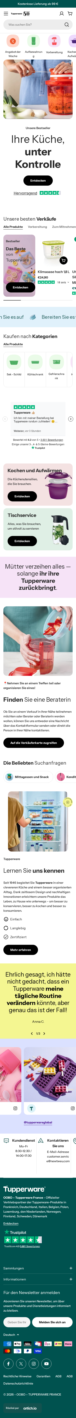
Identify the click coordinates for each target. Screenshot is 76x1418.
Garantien (43, 1376)
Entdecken (10, 1223)
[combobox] (38, 24)
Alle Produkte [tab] (13, 227)
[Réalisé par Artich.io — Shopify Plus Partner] (30, 1408)
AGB (58, 1376)
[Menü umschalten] (5, 13)
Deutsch (9, 1335)
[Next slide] (44, 1033)
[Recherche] (66, 24)
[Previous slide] (31, 1033)
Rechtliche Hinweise (17, 1376)
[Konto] (61, 13)
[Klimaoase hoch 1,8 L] (54, 251)
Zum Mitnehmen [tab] (64, 227)
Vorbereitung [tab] (37, 227)
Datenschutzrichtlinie (18, 1383)
